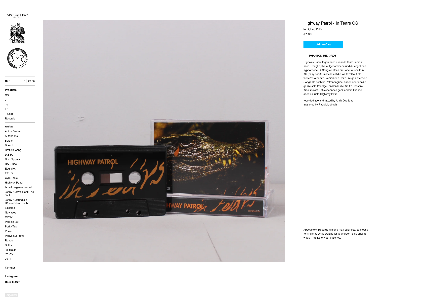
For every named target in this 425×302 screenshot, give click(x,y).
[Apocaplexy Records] (17, 40)
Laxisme (10, 208)
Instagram (11, 276)
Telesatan (10, 250)
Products (11, 90)
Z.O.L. (8, 259)
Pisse (8, 231)
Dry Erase (11, 164)
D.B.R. (9, 154)
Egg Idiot (10, 168)
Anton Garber (13, 131)
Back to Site (12, 282)
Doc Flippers (12, 159)
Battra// (9, 140)
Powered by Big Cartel (11, 295)
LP (6, 109)
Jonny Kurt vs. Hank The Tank (19, 193)
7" (6, 100)
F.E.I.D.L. (10, 173)
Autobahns (11, 136)
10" (7, 104)
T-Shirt (9, 114)
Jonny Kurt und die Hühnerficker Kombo (17, 201)
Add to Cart (323, 44)
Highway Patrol (14, 182)
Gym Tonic (11, 178)
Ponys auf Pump (14, 236)
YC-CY (9, 254)
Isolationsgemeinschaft (18, 187)
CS (7, 95)
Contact (10, 267)
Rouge (9, 240)
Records (10, 118)
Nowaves (10, 212)
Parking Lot (11, 222)
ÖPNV (9, 217)
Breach (9, 145)
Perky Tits (11, 226)
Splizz (8, 245)
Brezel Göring (13, 150)
